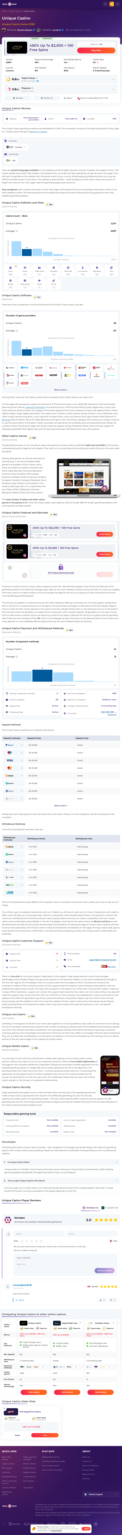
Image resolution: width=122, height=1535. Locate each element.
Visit (45, 1435)
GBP (112, 712)
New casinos (7, 1468)
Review (17, 1435)
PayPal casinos (29, 1468)
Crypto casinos (8, 1464)
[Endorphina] (10, 383)
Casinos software (9, 1488)
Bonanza (6, 420)
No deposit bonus (9, 1477)
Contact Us (87, 1461)
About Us (86, 1457)
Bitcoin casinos (29, 1464)
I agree (86, 1529)
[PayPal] (14, 745)
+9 (76, 1367)
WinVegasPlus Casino (30, 1412)
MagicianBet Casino (70, 1323)
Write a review (104, 1270)
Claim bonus (104, 534)
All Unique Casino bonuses (61, 573)
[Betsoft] (68, 375)
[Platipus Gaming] (24, 383)
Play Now (96, 50)
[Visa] (14, 760)
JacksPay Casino (102, 1323)
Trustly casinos (29, 1477)
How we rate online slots (52, 1470)
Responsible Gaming (50, 1457)
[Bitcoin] (14, 775)
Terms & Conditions (90, 1466)
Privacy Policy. (56, 1531)
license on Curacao (38, 132)
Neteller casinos (29, 1472)
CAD (103, 712)
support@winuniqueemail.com (102, 960)
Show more (111, 967)
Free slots (6, 1472)
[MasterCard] (14, 768)
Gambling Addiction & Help (53, 1461)
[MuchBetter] (14, 877)
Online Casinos (15, 11)
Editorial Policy (88, 1474)
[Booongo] (111, 375)
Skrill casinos (28, 1481)
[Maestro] (14, 752)
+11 (42, 1367)
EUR (107, 712)
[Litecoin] (14, 791)
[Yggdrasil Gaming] (96, 375)
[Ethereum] (14, 798)
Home (4, 11)
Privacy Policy (88, 1470)
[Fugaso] (10, 375)
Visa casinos (28, 1488)
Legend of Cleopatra (35, 407)
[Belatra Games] (82, 375)
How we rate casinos (50, 1466)
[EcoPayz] (14, 885)
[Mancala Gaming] (82, 368)
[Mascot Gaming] (24, 375)
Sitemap (85, 1478)
